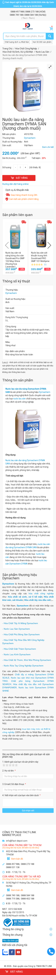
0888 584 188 (31, 15)
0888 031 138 (12, 867)
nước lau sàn (19, 398)
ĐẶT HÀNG (22, 177)
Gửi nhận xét (28, 810)
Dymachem (11, 293)
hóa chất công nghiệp (41, 593)
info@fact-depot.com (16, 841)
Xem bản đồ (17, 859)
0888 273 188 (32, 11)
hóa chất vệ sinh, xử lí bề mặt (25, 596)
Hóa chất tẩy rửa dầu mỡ (37, 600)
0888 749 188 (17, 15)
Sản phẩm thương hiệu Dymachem (19, 576)
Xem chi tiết (48, 147)
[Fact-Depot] (27, 26)
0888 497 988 (17, 11)
